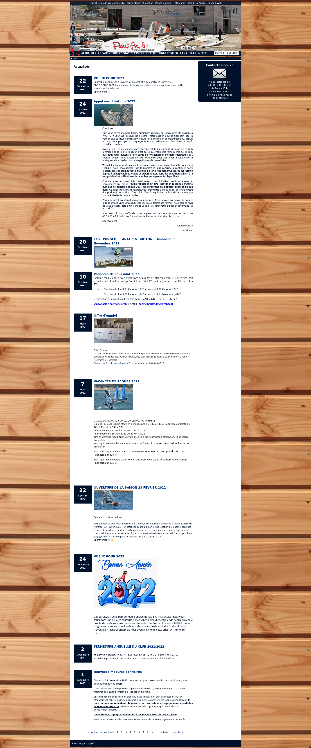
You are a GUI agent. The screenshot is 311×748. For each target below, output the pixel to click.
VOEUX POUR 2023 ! (110, 78)
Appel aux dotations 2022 (114, 101)
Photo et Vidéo (168, 53)
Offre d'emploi (105, 315)
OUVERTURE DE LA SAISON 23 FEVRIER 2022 (130, 487)
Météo (202, 53)
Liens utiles (188, 53)
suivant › (165, 732)
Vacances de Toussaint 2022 (116, 274)
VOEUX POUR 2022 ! (110, 556)
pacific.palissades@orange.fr (116, 363)
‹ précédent (107, 732)
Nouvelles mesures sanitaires (118, 672)
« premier (93, 732)
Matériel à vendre (226, 53)
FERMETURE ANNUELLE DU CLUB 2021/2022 (129, 646)
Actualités (88, 53)
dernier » (178, 732)
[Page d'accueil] (133, 51)
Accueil (74, 50)
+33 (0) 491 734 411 (219, 85)
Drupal (90, 743)
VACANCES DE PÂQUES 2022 (116, 381)
